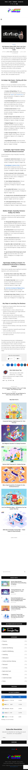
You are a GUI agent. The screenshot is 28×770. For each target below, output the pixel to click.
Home (6, 1)
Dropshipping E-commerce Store (12, 165)
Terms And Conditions (8, 763)
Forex (14, 681)
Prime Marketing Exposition (18, 766)
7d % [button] (20, 697)
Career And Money (14, 648)
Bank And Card (14, 671)
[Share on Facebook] (12, 365)
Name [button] (3, 697)
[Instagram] (14, 3)
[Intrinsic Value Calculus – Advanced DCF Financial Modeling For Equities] (5, 583)
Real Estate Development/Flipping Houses (15, 288)
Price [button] (11, 697)
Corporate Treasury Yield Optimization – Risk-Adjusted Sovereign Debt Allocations (17, 616)
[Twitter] (12, 3)
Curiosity (14, 668)
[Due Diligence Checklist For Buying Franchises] (14, 433)
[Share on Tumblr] (25, 365)
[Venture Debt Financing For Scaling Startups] (14, 454)
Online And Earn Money (14, 661)
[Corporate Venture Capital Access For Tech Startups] (14, 411)
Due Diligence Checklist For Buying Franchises (14, 443)
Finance (14, 641)
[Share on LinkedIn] (21, 365)
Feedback (15, 1)
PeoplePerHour (19, 94)
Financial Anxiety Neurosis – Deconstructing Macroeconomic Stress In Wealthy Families (18, 599)
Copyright (14, 761)
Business (14, 644)
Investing (14, 654)
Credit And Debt (14, 678)
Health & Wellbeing (14, 651)
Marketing (14, 674)
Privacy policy (20, 761)
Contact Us (20, 1)
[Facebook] (11, 749)
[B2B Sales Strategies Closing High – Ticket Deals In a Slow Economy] (14, 519)
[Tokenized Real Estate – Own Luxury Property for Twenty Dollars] (5, 592)
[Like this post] (8, 365)
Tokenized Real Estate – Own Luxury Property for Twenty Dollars (17, 591)
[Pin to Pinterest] (18, 365)
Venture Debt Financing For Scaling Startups (14, 464)
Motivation (14, 658)
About (9, 761)
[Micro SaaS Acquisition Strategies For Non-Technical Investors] (14, 474)
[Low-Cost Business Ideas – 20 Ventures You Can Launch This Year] (14, 497)
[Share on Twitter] (15, 365)
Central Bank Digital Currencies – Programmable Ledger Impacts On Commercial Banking (18, 607)
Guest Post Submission (19, 763)
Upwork (12, 94)
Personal (14, 664)
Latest (10, 1)
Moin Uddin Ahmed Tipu (12, 51)
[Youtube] (16, 3)
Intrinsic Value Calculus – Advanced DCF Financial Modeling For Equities (18, 583)
